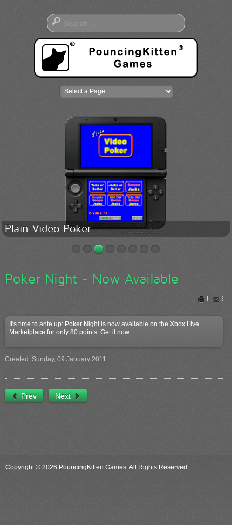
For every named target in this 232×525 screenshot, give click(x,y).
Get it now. (115, 332)
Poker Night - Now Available (92, 278)
